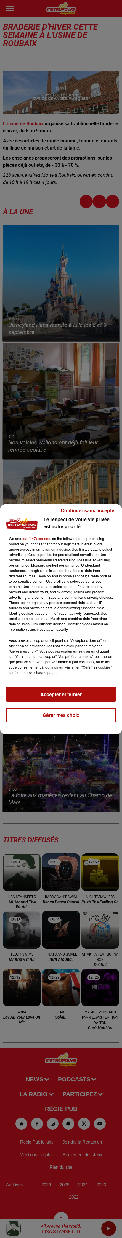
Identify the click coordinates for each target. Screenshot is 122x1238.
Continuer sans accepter (88, 510)
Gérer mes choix (61, 715)
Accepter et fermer (61, 694)
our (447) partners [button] (36, 538)
